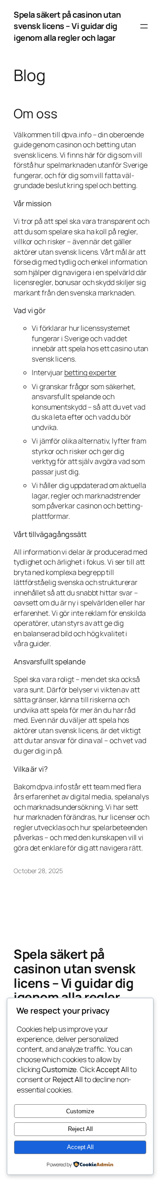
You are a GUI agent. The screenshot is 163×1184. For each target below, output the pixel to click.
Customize (80, 1111)
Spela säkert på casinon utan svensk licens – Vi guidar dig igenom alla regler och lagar (67, 26)
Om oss (35, 113)
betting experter (90, 372)
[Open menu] (144, 26)
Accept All (80, 1147)
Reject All (80, 1129)
